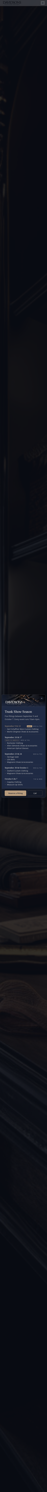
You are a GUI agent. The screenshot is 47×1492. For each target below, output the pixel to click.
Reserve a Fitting (15, 793)
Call (34, 793)
